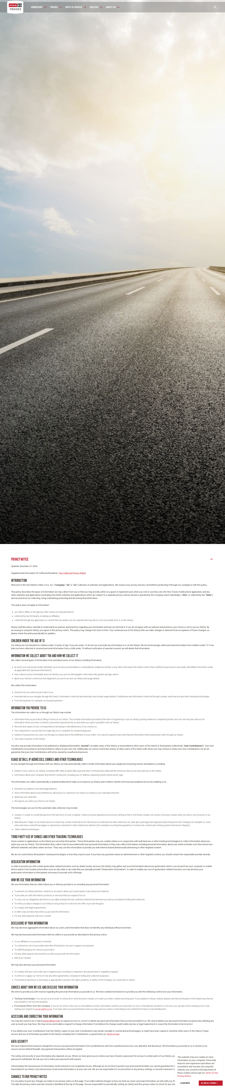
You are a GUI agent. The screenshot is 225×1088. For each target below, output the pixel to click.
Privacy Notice (184, 1076)
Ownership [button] (37, 7)
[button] (45, 7)
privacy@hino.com (43, 1009)
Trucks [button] (54, 7)
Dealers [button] (94, 7)
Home (101, 294)
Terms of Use (211, 1073)
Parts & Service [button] (73, 7)
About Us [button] (111, 7)
